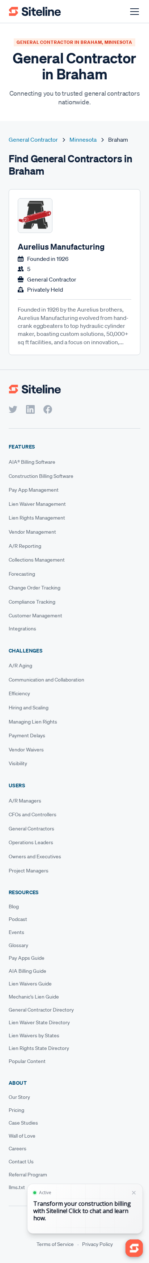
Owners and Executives (35, 856)
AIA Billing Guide (27, 971)
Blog (14, 906)
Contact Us (21, 1161)
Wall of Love (22, 1136)
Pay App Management (34, 490)
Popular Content (27, 1061)
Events (16, 932)
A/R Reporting (25, 546)
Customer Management (35, 615)
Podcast (18, 919)
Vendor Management (32, 532)
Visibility (18, 763)
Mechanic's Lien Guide (34, 996)
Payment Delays (27, 735)
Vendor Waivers (26, 749)
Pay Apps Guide (26, 958)
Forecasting (22, 574)
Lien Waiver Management (37, 504)
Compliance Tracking (32, 602)
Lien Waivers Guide (30, 983)
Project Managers (28, 870)
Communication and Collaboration (46, 679)
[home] (35, 11)
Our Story (19, 1097)
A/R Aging (20, 665)
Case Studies (23, 1123)
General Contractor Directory (41, 1009)
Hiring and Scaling (28, 707)
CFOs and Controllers (32, 814)
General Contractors (31, 828)
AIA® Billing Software (32, 462)
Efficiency (19, 693)
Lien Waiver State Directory (39, 1022)
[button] (133, 11)
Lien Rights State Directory (39, 1048)
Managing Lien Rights (33, 721)
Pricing (16, 1110)
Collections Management (37, 560)
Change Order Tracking (34, 587)
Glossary (18, 945)
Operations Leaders (31, 842)
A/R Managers (25, 800)
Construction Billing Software (41, 476)
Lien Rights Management (37, 517)
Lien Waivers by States (34, 1035)
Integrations (22, 628)
